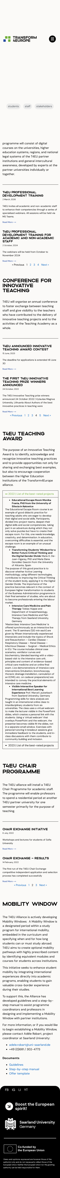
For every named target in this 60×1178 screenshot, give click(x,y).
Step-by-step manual (24, 1069)
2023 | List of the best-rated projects (31, 745)
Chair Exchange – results (25, 858)
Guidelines (16, 1065)
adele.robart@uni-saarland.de (29, 1045)
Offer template (19, 1073)
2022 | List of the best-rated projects (31, 494)
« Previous (16, 415)
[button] (30, 494)
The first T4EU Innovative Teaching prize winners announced (25, 381)
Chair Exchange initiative (25, 829)
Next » (45, 264)
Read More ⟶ (9, 222)
